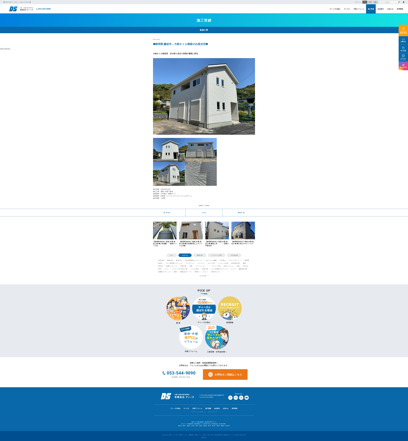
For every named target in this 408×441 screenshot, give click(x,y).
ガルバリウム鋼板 (211, 260)
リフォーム (201, 263)
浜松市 (160, 263)
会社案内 (381, 9)
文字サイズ (358, 2)
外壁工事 (161, 260)
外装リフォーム (359, 9)
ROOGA (245, 266)
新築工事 (185, 255)
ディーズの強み (335, 9)
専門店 (197, 271)
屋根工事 (200, 255)
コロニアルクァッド (235, 260)
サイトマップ (212, 412)
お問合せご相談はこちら (228, 374)
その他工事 (234, 255)
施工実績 (371, 9)
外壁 (159, 269)
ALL (171, 255)
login (403, 2)
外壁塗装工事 (235, 263)
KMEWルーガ (215, 271)
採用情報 (400, 9)
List (204, 212)
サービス (347, 9)
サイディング (190, 263)
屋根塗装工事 (243, 269)
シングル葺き (195, 269)
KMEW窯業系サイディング (193, 260)
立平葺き (223, 260)
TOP (402, 409)
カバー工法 (211, 263)
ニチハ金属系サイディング (219, 269)
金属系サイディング (164, 271)
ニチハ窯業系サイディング (174, 263)
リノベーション (200, 266)
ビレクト (205, 271)
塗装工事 (183, 266)
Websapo (204, 437)
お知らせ (390, 9)
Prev (168, 212)
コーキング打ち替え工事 (179, 269)
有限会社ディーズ (186, 271)
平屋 (191, 266)
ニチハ (166, 269)
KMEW (160, 266)
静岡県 (247, 260)
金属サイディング (171, 266)
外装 (238, 266)
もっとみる (204, 275)
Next (240, 212)
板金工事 (179, 260)
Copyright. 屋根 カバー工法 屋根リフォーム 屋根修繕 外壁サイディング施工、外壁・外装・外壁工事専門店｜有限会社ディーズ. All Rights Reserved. (204, 434)
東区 (175, 271)
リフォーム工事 (217, 255)
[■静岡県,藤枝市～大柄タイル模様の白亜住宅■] (204, 96)
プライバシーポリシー (198, 412)
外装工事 (205, 269)
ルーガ (233, 269)
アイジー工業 (216, 266)
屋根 (244, 263)
